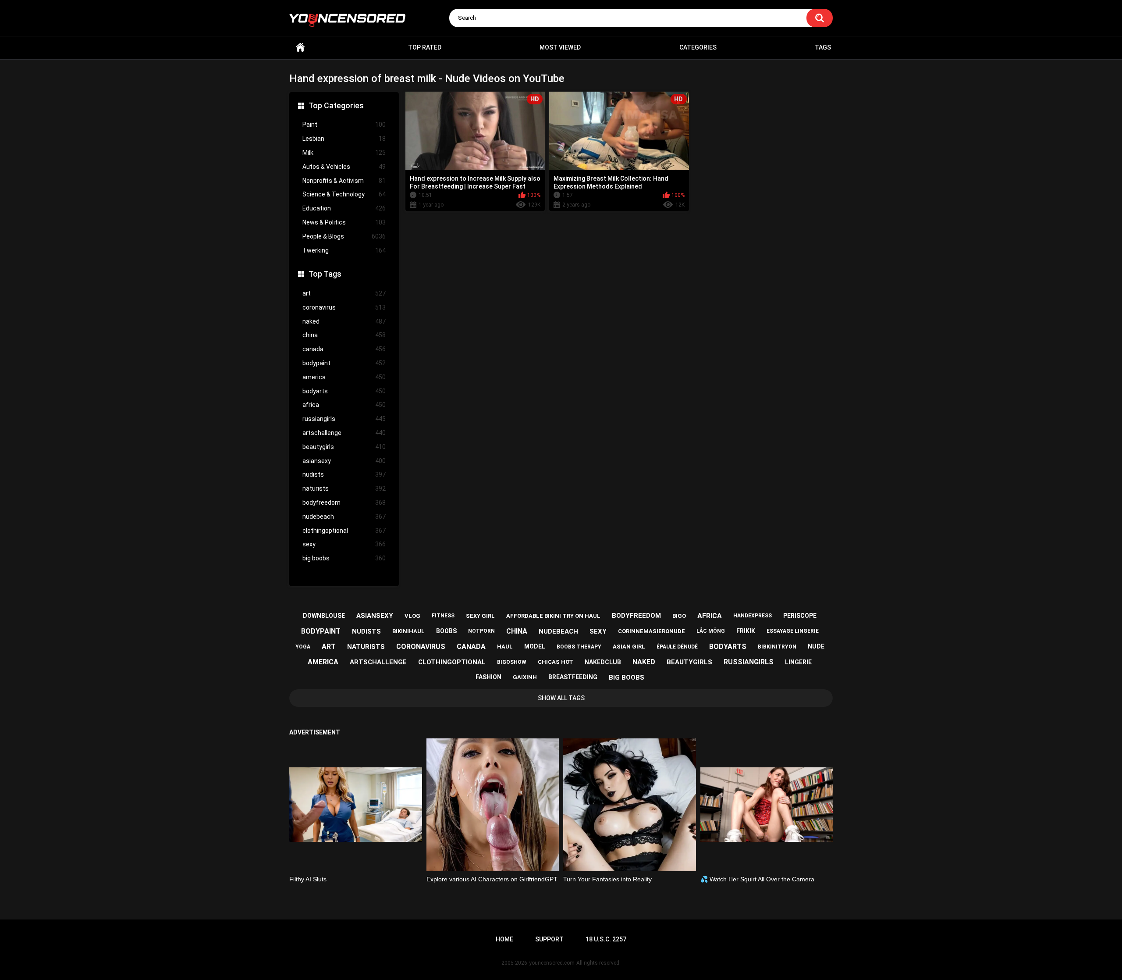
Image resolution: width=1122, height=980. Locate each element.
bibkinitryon (777, 647)
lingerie (798, 662)
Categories (698, 47)
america (344, 377)
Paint (344, 124)
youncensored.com (552, 963)
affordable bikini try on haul (553, 616)
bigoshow (511, 662)
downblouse (324, 615)
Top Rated (424, 47)
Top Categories (336, 105)
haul (505, 646)
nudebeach (344, 516)
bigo (679, 616)
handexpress (752, 616)
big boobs (344, 558)
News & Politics (344, 222)
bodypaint (344, 363)
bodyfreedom (344, 502)
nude (816, 646)
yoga (302, 647)
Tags (823, 47)
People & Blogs (344, 236)
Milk (344, 152)
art (344, 293)
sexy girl (480, 616)
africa (344, 404)
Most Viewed (560, 47)
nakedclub (603, 662)
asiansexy (344, 460)
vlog (412, 616)
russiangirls (344, 418)
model (534, 646)
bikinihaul (408, 631)
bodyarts (344, 391)
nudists (344, 474)
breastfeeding (572, 677)
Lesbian (344, 138)
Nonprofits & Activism (344, 180)
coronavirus (344, 307)
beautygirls (344, 446)
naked (344, 321)
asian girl (629, 646)
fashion (488, 677)
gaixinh (525, 677)
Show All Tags (561, 698)
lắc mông (710, 631)
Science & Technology (344, 194)
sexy (344, 544)
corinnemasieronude (651, 631)
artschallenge (344, 432)
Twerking (344, 250)
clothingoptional (344, 530)
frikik (745, 630)
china (344, 335)
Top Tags (325, 273)
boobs (446, 630)
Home (300, 47)
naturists (344, 488)
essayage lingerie (793, 631)
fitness (443, 616)
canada (344, 349)
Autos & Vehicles (344, 166)
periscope (800, 615)
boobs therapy (579, 647)
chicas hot (555, 662)
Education (344, 208)
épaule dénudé (677, 647)
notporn (481, 631)
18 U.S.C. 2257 (606, 939)
